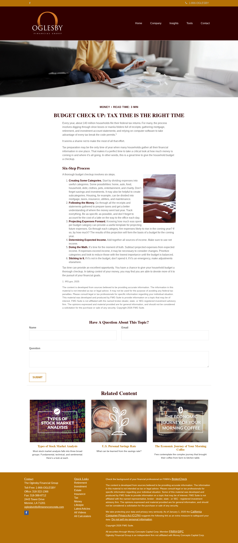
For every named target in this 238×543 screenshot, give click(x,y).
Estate (77, 490)
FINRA (173, 531)
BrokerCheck (179, 479)
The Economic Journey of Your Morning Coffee (180, 448)
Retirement (80, 482)
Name (32, 327)
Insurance (79, 494)
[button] (155, 23)
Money (78, 501)
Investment (80, 486)
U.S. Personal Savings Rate (119, 446)
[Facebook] (29, 3)
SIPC (181, 531)
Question (34, 348)
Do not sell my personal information (132, 519)
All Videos (80, 512)
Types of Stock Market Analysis (57, 446)
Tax (76, 497)
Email (124, 327)
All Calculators (82, 516)
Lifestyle (79, 505)
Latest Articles (82, 508)
